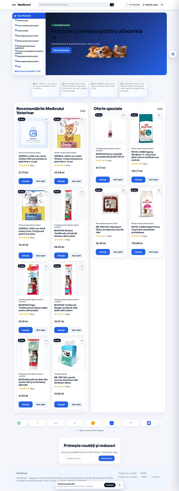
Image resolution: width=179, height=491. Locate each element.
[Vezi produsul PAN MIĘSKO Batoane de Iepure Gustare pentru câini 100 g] (104, 89)
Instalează (110, 485)
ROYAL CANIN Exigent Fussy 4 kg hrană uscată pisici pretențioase (145, 230)
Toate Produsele (22, 16)
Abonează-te (106, 458)
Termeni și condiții (127, 473)
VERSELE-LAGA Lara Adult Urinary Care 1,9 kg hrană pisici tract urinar (32, 231)
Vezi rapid (40, 181)
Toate (82, 110)
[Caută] (112, 4)
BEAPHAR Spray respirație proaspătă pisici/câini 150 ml (110, 155)
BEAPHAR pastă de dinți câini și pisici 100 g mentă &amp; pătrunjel (33, 382)
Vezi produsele (61, 50)
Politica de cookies (127, 477)
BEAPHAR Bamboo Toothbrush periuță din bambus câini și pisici (65, 233)
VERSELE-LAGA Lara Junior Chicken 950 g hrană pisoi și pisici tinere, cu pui (33, 159)
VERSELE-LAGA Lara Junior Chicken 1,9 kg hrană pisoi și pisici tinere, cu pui (68, 159)
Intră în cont (152, 4)
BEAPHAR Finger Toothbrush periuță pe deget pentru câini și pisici (33, 308)
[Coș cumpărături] (161, 4)
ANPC (144, 477)
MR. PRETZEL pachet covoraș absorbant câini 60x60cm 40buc (66, 380)
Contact (155, 477)
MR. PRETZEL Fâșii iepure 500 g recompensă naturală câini (109, 230)
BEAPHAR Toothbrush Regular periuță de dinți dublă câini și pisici (65, 308)
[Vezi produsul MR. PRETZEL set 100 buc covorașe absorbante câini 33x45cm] (45, 89)
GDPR (143, 473)
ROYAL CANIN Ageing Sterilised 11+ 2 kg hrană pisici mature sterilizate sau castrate (145, 156)
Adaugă (25, 181)
